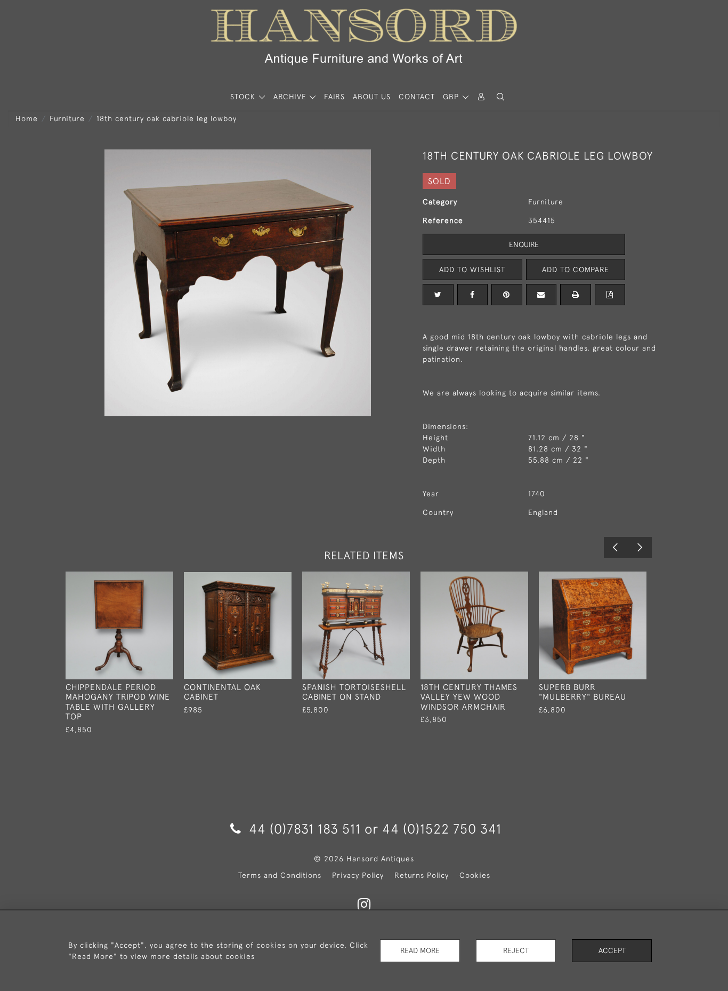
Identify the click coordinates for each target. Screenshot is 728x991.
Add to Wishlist (472, 269)
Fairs (334, 96)
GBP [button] (452, 96)
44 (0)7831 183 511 (305, 828)
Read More (420, 950)
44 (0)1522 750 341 (441, 828)
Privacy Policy (358, 875)
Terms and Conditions (279, 875)
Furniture (67, 118)
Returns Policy (421, 875)
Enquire (524, 244)
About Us (372, 96)
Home (26, 118)
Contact (417, 96)
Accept (612, 950)
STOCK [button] (244, 96)
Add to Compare (575, 269)
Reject (516, 950)
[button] (500, 96)
